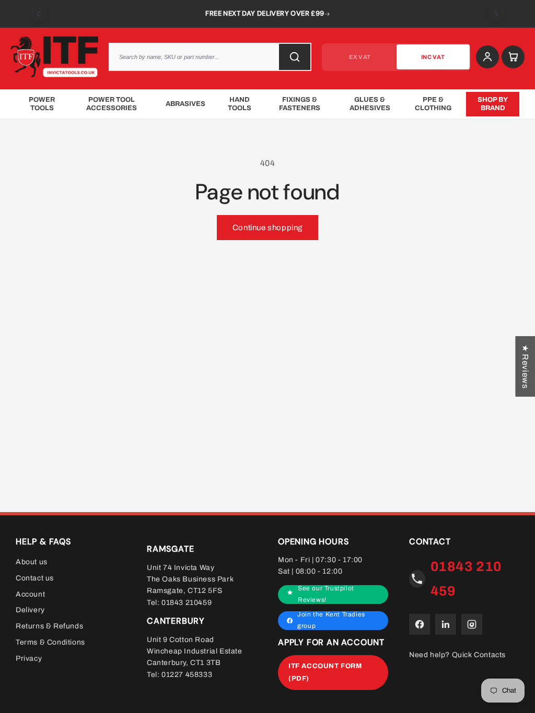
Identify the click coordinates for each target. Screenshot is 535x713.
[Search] (294, 57)
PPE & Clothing (433, 104)
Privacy (29, 658)
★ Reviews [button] (525, 366)
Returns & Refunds (49, 626)
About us (32, 562)
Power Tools (42, 104)
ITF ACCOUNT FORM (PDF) (325, 672)
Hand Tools (239, 104)
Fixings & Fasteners (299, 104)
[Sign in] (487, 56)
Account (30, 594)
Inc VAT (433, 57)
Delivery (30, 610)
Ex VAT (359, 57)
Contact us (35, 578)
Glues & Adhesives (370, 104)
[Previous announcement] (39, 13)
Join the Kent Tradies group (331, 620)
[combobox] (210, 57)
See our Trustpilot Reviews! (326, 594)
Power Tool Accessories (111, 104)
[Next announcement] (496, 13)
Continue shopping (267, 227)
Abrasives (185, 104)
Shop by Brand (493, 104)
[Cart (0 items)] (513, 56)
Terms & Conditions (50, 642)
